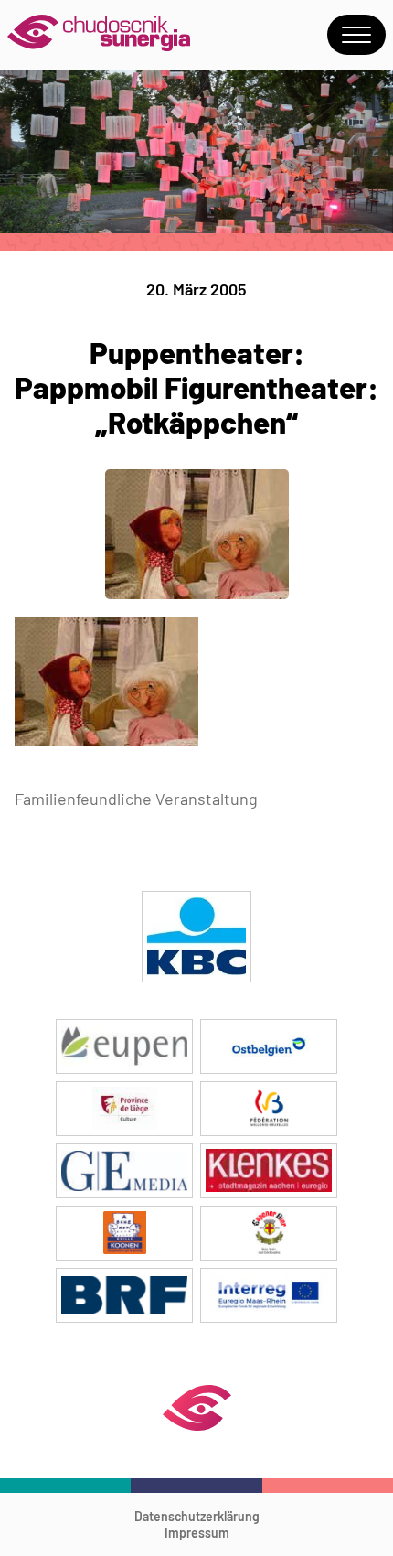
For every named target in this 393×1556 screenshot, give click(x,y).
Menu (356, 35)
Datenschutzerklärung (197, 1516)
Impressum (197, 1532)
